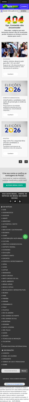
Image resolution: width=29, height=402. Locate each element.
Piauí (4, 307)
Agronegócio (7, 212)
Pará (4, 296)
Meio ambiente (8, 281)
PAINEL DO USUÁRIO (9, 356)
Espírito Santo (8, 255)
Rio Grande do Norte (10, 316)
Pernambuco (7, 304)
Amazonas (6, 221)
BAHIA (4, 227)
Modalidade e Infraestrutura (14, 290)
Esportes (6, 258)
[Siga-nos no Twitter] (15, 201)
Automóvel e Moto (9, 224)
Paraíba (5, 298)
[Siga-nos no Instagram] (10, 201)
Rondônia (6, 321)
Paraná (5, 301)
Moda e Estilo (7, 287)
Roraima (5, 324)
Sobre (4, 364)
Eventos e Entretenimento (12, 261)
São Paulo (6, 330)
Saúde (4, 333)
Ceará (4, 235)
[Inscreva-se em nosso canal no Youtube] (19, 201)
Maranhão (6, 273)
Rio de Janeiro (7, 313)
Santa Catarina (8, 327)
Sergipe (5, 336)
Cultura (5, 241)
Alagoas (5, 215)
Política (5, 310)
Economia (6, 250)
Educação (6, 253)
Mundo (5, 293)
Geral (4, 264)
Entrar (4, 1)
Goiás (4, 267)
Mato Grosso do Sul (10, 278)
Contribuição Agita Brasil (12, 238)
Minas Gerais (7, 284)
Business (5, 233)
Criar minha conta (15, 185)
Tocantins (6, 341)
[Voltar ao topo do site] (26, 221)
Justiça (5, 270)
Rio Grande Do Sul (9, 318)
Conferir (11, 74)
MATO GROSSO (7, 275)
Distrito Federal (8, 247)
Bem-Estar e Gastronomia (12, 230)
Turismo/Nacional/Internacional (14, 346)
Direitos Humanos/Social (12, 244)
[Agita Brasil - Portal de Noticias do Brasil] (10, 6)
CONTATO (5, 353)
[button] (26, 161)
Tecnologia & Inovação (11, 339)
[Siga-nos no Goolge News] (14, 384)
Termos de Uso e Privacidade (13, 362)
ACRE (4, 210)
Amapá (4, 218)
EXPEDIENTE (6, 359)
